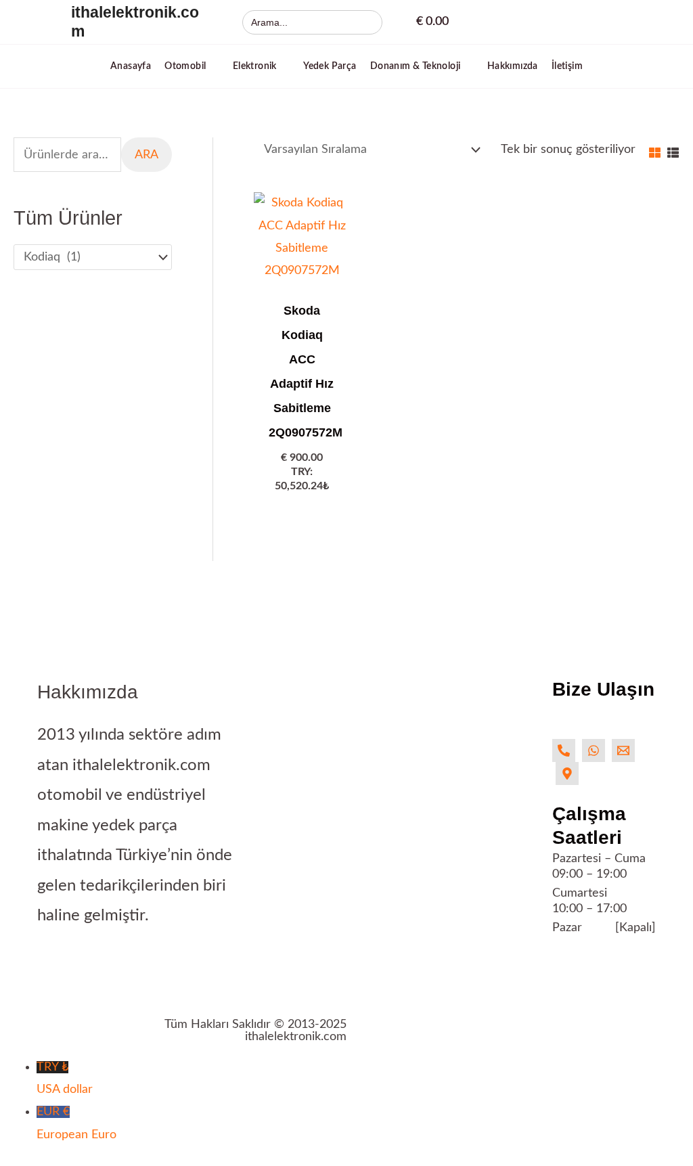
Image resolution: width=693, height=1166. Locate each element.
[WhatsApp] (593, 750)
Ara (146, 155)
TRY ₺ (65, 1078)
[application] (212, 66)
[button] (192, 66)
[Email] (623, 750)
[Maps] (567, 773)
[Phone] (563, 750)
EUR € (76, 1123)
